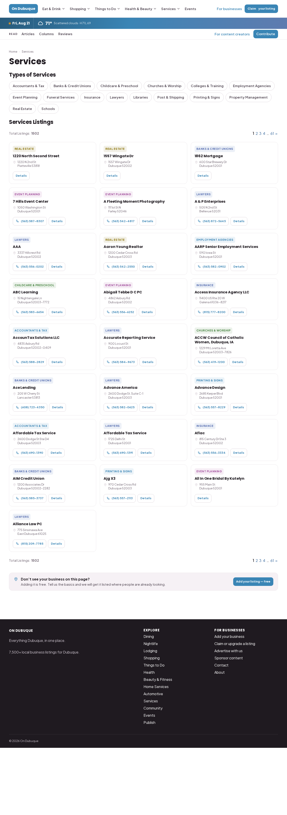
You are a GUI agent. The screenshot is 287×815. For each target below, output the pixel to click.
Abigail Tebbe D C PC (123, 292)
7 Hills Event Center (30, 201)
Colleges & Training (207, 86)
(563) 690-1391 (122, 452)
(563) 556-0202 (32, 266)
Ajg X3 (109, 478)
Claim (261, 8)
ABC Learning (25, 292)
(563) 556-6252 (123, 312)
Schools (48, 108)
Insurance (92, 97)
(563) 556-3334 (214, 452)
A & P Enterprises (210, 201)
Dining (149, 636)
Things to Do (105, 8)
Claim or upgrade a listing (234, 643)
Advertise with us (228, 650)
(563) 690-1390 (32, 452)
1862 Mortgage (209, 156)
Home (13, 51)
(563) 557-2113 (122, 498)
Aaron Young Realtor (123, 246)
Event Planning (25, 97)
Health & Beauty (138, 8)
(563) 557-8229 (214, 407)
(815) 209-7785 (32, 543)
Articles (28, 34)
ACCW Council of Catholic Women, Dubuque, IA (219, 340)
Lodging (150, 650)
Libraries (140, 97)
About (219, 672)
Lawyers (117, 97)
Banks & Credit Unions (72, 86)
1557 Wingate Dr (119, 156)
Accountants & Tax (28, 86)
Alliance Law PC (27, 524)
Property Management (248, 97)
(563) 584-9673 (123, 362)
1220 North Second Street (36, 156)
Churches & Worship (164, 86)
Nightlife (151, 643)
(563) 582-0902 (214, 266)
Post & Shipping (170, 97)
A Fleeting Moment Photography (134, 201)
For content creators (232, 34)
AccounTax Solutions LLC (36, 337)
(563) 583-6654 (32, 312)
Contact (221, 665)
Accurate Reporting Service (129, 337)
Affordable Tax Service (34, 433)
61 (272, 133)
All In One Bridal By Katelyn (220, 478)
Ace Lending (24, 387)
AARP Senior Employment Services (226, 246)
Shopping (78, 8)
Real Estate (22, 108)
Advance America (120, 387)
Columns (46, 34)
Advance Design (210, 387)
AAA (17, 246)
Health (149, 672)
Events (190, 8)
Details (21, 175)
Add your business (229, 636)
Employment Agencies (252, 86)
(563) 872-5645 (214, 221)
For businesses (229, 8)
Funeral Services (61, 97)
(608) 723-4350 (32, 407)
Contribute (265, 34)
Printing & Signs (207, 97)
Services (168, 8)
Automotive (153, 693)
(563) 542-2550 (123, 266)
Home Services (156, 686)
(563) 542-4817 (123, 221)
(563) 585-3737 (32, 498)
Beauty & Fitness (158, 679)
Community (153, 708)
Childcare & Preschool (119, 86)
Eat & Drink (51, 8)
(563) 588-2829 (32, 362)
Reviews (65, 34)
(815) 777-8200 (214, 312)
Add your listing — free (253, 581)
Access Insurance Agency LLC (222, 292)
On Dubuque (23, 8)
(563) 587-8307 (32, 221)
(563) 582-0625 (123, 407)
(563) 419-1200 (214, 362)
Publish (149, 722)
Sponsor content (228, 658)
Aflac (200, 433)
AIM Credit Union (28, 478)
